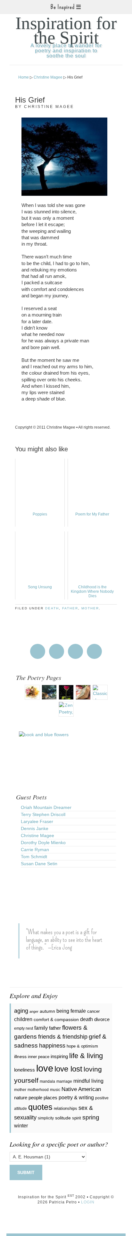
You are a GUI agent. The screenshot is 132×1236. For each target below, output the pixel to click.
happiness (52, 1045)
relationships (65, 1108)
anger (33, 1011)
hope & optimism (82, 1046)
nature (20, 1097)
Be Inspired (63, 7)
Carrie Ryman (35, 849)
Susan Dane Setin (39, 863)
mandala (47, 1081)
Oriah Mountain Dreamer (46, 807)
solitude (63, 1117)
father (70, 608)
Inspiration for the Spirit (66, 30)
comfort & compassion (56, 1019)
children (23, 1019)
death (52, 608)
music (55, 1089)
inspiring (59, 1056)
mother (90, 608)
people (35, 1097)
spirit (76, 1118)
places (50, 1097)
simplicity (46, 1118)
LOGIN (88, 1202)
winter (21, 1125)
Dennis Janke (34, 828)
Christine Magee (37, 835)
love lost (68, 1068)
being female (71, 1011)
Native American (81, 1089)
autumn (47, 1011)
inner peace (38, 1056)
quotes (40, 1107)
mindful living (88, 1081)
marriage (64, 1081)
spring (90, 1117)
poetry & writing (76, 1097)
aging (21, 1011)
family (41, 1028)
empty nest (23, 1028)
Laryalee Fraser (37, 821)
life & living (86, 1056)
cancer (93, 1011)
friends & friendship (62, 1037)
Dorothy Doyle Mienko (43, 842)
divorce (102, 1019)
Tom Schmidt (34, 856)
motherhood (38, 1089)
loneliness (24, 1069)
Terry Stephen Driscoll (43, 814)
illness (20, 1056)
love (44, 1068)
